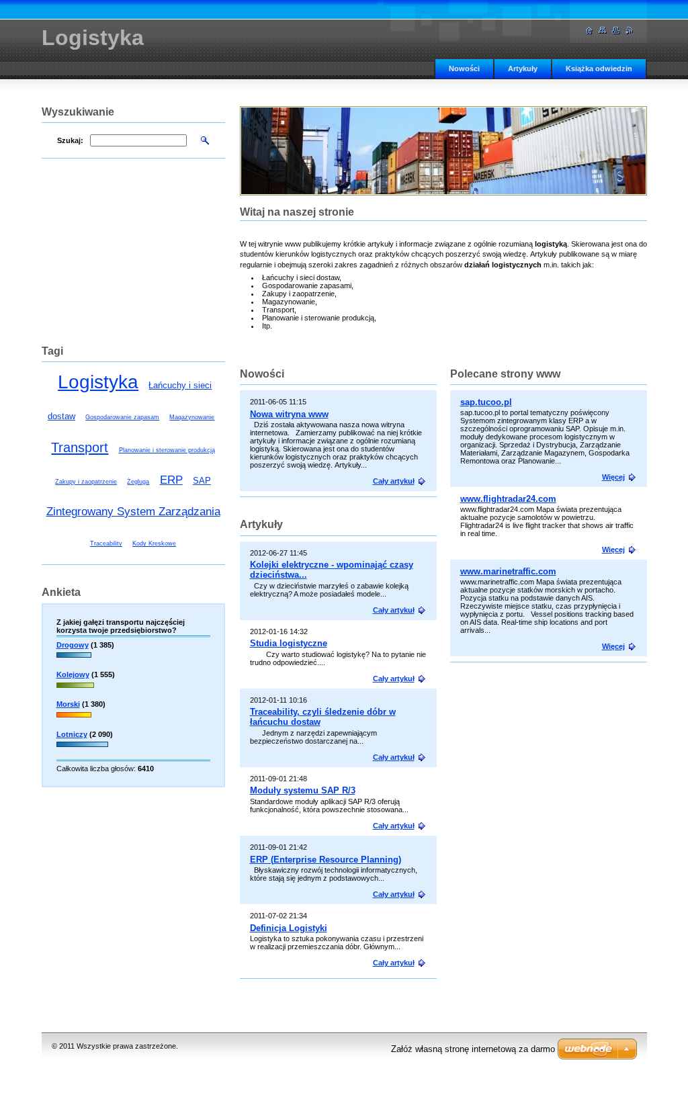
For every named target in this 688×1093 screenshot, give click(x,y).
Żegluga (138, 481)
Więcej (613, 477)
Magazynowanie (191, 417)
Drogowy (72, 645)
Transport (79, 447)
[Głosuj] (73, 659)
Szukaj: (70, 140)
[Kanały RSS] (630, 30)
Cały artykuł (394, 481)
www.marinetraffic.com (508, 571)
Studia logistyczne (288, 643)
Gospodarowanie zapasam (122, 417)
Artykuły (523, 68)
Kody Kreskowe (154, 543)
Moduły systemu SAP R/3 (302, 790)
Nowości (464, 68)
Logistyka (98, 381)
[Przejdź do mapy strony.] (603, 30)
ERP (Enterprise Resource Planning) (325, 860)
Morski (68, 704)
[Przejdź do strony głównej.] (589, 30)
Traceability (106, 543)
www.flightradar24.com (508, 499)
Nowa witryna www (289, 414)
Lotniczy (71, 734)
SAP (202, 481)
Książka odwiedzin (599, 68)
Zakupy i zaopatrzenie (86, 481)
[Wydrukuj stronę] (616, 30)
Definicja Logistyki (288, 928)
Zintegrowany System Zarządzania (133, 511)
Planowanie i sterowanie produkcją (167, 450)
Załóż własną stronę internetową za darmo (473, 1049)
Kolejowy (72, 674)
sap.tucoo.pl (486, 402)
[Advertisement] (551, 768)
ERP (171, 480)
